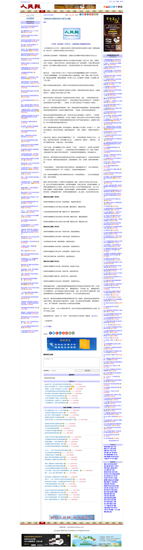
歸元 (116, 468)
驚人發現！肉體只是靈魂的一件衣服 (62, 415)
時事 (42, 11)
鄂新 (108, 494)
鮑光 (105, 492)
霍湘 (105, 511)
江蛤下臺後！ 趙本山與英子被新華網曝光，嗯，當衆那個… (69, 470)
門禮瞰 (115, 492)
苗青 (105, 488)
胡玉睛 (113, 456)
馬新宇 (115, 464)
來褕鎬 (114, 474)
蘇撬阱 (114, 498)
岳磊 (113, 494)
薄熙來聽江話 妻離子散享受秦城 (61, 459)
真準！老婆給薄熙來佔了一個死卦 (61, 499)
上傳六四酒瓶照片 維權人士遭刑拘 (61, 398)
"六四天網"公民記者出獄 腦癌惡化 (61, 396)
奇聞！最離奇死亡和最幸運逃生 (61, 463)
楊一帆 (111, 452)
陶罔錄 (106, 486)
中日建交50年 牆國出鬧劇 (59, 430)
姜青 (108, 492)
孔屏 (115, 446)
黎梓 (108, 503)
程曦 (105, 450)
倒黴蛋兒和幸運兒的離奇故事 (60, 423)
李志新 (106, 478)
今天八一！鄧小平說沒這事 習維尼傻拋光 (63, 450)
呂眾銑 (115, 478)
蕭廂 (116, 458)
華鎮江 (111, 503)
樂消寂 (108, 476)
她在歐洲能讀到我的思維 (59, 433)
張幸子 (113, 466)
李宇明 (115, 476)
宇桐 (109, 478)
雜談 (120, 11)
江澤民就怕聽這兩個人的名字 (60, 484)
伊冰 (44, 22)
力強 (111, 450)
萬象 (74, 11)
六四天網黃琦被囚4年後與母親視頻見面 (63, 391)
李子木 (110, 458)
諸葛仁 (111, 501)
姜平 (109, 490)
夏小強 (108, 488)
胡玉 (105, 476)
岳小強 (115, 454)
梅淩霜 (106, 446)
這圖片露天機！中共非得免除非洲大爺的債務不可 (66, 419)
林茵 (113, 472)
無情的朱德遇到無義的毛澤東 (60, 426)
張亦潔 (114, 486)
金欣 (112, 446)
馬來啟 (111, 464)
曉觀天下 (109, 482)
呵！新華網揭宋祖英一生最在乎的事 (62, 495)
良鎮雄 (110, 480)
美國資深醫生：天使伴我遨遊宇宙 (61, 441)
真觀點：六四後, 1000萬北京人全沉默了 (64, 389)
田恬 (108, 496)
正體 (114, 1)
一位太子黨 (117, 509)
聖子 (111, 470)
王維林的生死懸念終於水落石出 (60, 412)
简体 (110, 1)
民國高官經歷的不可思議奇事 (60, 417)
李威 (105, 496)
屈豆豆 (106, 499)
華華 (113, 496)
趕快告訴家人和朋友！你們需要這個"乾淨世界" (65, 481)
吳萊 (112, 499)
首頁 (22, 11)
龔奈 (112, 454)
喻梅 (108, 498)
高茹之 (113, 488)
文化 (87, 11)
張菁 (105, 468)
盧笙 (108, 511)
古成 (108, 464)
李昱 (105, 452)
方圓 (116, 472)
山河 (105, 470)
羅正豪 (108, 466)
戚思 (105, 498)
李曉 (115, 501)
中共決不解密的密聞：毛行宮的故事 (62, 497)
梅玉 (111, 511)
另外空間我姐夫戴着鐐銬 (59, 452)
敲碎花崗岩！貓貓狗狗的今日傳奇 (61, 477)
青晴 (116, 490)
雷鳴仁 (108, 468)
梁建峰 (108, 456)
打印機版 (48, 326)
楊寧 (108, 470)
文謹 (111, 448)
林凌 (112, 507)
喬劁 (105, 494)
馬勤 (115, 499)
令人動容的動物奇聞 (57, 428)
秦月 (113, 470)
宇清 (111, 484)
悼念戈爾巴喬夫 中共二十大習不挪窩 (62, 410)
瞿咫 (111, 494)
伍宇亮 (114, 450)
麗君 (109, 446)
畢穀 (105, 482)
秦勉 (105, 464)
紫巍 (115, 505)
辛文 (108, 448)
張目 (109, 499)
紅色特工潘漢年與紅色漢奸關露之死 (62, 490)
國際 (55, 11)
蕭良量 (111, 492)
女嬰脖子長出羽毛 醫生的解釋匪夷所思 (63, 437)
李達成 (113, 490)
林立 (105, 503)
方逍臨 (106, 458)
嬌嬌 (112, 509)
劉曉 (105, 448)
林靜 (105, 456)
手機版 (117, 1)
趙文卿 (106, 490)
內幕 (35, 11)
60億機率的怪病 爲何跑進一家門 (61, 444)
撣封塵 (106, 472)
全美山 (117, 466)
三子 (105, 505)
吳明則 (110, 486)
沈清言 (114, 448)
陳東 (111, 498)
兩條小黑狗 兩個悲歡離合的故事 (61, 457)
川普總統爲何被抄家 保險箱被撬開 (62, 439)
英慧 (105, 484)
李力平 (117, 488)
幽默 (48, 11)
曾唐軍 (118, 474)
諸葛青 (108, 507)
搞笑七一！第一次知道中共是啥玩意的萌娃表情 (65, 479)
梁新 (115, 503)
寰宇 (100, 11)
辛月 (112, 476)
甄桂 (116, 482)
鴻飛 (117, 486)
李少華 (108, 509)
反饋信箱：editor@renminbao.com (71, 527)
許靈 (105, 507)
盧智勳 (106, 480)
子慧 (105, 509)
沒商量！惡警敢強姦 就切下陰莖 (61, 492)
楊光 (105, 466)
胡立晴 (117, 456)
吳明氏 (110, 472)
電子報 (121, 1)
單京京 (115, 507)
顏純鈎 (113, 468)
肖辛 (113, 458)
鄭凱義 (108, 454)
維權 (107, 11)
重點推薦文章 (30, 21)
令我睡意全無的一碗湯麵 (59, 455)
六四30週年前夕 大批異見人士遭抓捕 (62, 400)
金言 (113, 480)
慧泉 (113, 484)
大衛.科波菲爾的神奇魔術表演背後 (61, 468)
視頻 (113, 11)
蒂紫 (113, 482)
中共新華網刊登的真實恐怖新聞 (61, 466)
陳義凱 (117, 480)
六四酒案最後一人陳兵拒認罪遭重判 (61, 402)
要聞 (29, 11)
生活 (81, 11)
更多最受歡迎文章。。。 (115, 440)
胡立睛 (106, 474)
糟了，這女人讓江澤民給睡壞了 (60, 473)
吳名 (105, 454)
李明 (108, 450)
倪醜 (108, 505)
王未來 (110, 474)
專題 (94, 11)
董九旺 (111, 505)
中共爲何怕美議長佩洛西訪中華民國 (62, 446)
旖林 (111, 496)
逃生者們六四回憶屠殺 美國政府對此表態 (63, 393)
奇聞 (61, 11)
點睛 (108, 484)
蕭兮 (108, 452)
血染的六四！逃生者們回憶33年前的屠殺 (63, 384)
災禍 (68, 11)
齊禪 (108, 501)
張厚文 (115, 452)
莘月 (112, 478)
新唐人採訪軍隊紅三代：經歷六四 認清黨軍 (65, 386)
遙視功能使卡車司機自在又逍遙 (61, 486)
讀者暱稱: (46, 370)
